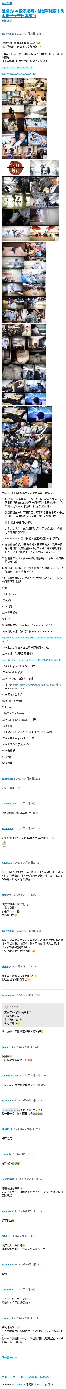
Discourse (20, 1384)
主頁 (4, 1377)
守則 (21, 1377)
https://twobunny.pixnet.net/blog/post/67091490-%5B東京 (31, 660)
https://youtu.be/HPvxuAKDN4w (19, 73)
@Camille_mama (11, 1110)
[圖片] (24, 118)
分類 (12, 1377)
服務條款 (32, 1377)
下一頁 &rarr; (9, 1357)
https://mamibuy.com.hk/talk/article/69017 (34, 684)
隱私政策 (45, 1377)
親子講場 (7, 3)
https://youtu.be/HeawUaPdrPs (17, 67)
